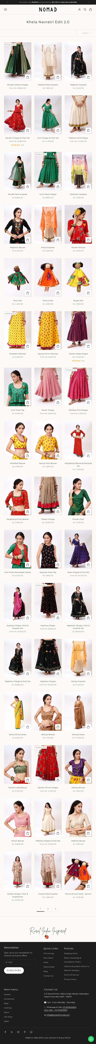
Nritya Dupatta (48, 247)
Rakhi (6, 1021)
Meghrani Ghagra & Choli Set (17, 681)
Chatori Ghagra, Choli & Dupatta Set (17, 895)
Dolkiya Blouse (78, 788)
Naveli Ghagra (48, 410)
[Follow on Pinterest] (25, 1032)
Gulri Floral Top (17, 410)
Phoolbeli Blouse (17, 463)
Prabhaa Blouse (78, 841)
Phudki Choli (78, 519)
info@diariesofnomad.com (58, 1015)
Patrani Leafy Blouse (17, 788)
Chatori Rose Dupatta (48, 894)
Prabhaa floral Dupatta (48, 85)
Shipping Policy (71, 953)
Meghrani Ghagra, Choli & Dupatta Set (78, 626)
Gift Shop (8, 1017)
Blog (46, 971)
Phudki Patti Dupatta (17, 194)
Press (46, 962)
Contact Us (48, 976)
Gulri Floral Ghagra (48, 194)
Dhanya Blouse (48, 734)
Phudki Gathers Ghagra (17, 85)
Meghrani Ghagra (48, 681)
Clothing (8, 1008)
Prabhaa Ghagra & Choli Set (48, 841)
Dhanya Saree (78, 734)
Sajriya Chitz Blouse (48, 463)
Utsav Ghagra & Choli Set (78, 572)
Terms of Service (71, 975)
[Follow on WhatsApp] (31, 1032)
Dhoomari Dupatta (78, 194)
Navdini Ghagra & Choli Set (18, 138)
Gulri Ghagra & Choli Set (48, 138)
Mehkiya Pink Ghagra (78, 410)
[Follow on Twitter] (11, 1032)
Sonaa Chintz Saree (17, 734)
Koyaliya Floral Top (48, 572)
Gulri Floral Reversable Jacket (17, 572)
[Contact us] (91, 1039)
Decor (6, 1012)
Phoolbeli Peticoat (17, 354)
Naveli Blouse (18, 841)
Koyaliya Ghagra (48, 625)
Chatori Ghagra (48, 519)
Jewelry (7, 994)
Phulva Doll (48, 301)
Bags (6, 1003)
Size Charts (48, 958)
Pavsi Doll (17, 301)
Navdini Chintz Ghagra (48, 788)
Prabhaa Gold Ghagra (78, 138)
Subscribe (14, 970)
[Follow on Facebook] (5, 1032)
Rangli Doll (78, 301)
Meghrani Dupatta (78, 85)
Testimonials (49, 967)
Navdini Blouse (78, 247)
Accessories (9, 999)
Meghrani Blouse (17, 247)
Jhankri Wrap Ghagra (78, 354)
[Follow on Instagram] (18, 1032)
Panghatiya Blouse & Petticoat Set (78, 464)
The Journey (49, 953)
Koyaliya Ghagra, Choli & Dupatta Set (17, 626)
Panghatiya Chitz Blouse (18, 519)
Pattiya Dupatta (78, 681)
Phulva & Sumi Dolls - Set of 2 (78, 894)
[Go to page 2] (55, 909)
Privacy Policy (70, 979)
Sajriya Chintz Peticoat (48, 354)
